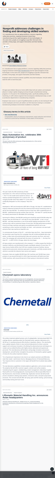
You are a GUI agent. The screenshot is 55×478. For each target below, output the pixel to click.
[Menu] (52, 3)
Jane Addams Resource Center (18, 65)
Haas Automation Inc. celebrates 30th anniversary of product (22, 135)
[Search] (42, 3)
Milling (20, 9)
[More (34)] (53, 9)
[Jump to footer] (52, 469)
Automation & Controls (7, 132)
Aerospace (31, 9)
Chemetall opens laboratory (17, 275)
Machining (25, 9)
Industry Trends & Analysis (9, 50)
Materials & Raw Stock (7, 392)
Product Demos (38, 9)
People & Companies (12, 9)
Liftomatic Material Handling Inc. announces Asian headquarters (25, 396)
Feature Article (46, 9)
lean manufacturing (24, 70)
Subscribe (47, 3)
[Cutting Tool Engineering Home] (4, 4)
